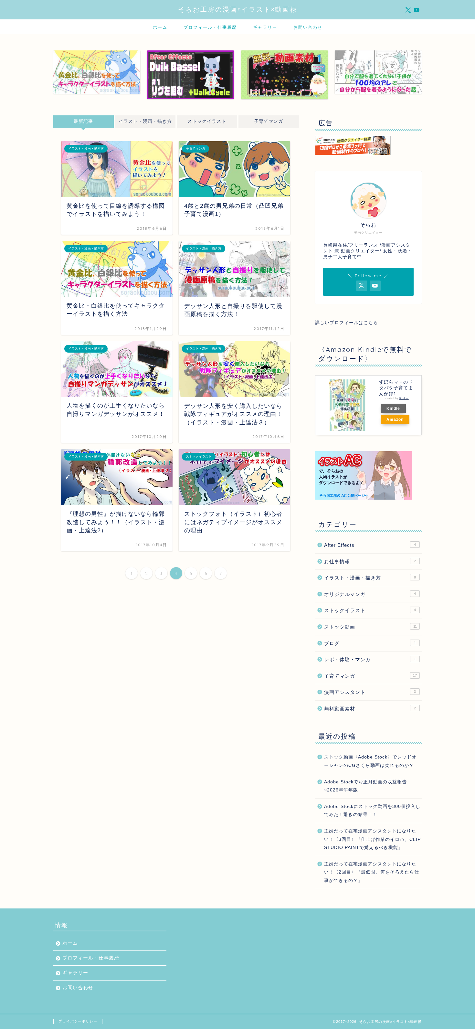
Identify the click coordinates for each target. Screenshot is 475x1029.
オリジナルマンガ (370, 594)
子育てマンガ (268, 121)
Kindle (393, 408)
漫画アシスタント (370, 692)
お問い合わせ (307, 27)
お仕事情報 (370, 561)
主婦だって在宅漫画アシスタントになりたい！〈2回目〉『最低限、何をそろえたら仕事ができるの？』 (371, 872)
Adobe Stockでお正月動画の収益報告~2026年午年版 (365, 786)
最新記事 (83, 121)
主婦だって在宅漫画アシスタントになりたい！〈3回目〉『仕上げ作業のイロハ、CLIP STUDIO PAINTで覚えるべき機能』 (372, 839)
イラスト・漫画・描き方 (145, 121)
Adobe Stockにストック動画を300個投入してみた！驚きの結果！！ (372, 810)
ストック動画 (370, 627)
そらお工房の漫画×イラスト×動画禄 (237, 9)
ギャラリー (265, 27)
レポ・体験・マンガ (370, 659)
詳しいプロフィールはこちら (346, 322)
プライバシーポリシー (77, 1021)
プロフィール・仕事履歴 (210, 27)
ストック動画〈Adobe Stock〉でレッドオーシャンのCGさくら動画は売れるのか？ (370, 761)
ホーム (160, 27)
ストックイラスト (206, 121)
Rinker (404, 398)
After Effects (370, 545)
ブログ (370, 643)
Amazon (395, 419)
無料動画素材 (370, 708)
